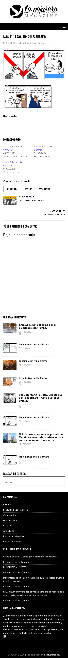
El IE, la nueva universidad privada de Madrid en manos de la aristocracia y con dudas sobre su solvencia (41, 437)
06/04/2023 (11, 42)
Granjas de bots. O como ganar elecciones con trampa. (37, 326)
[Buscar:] (34, 482)
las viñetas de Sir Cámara (34, 344)
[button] (63, 26)
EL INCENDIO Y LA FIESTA (33, 361)
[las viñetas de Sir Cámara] (10, 351)
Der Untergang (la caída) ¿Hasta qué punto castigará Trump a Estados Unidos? (41, 397)
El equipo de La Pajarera (15, 509)
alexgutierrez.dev (52, 654)
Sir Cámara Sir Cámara (33, 42)
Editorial (7, 504)
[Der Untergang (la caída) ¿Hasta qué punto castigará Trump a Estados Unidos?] (10, 401)
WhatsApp (44, 188)
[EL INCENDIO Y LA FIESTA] (10, 367)
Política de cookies (12, 541)
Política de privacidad (14, 536)
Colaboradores (10, 515)
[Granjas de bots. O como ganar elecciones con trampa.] (10, 331)
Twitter (27, 188)
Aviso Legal (9, 530)
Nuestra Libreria (11, 520)
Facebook (11, 188)
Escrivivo (7, 525)
